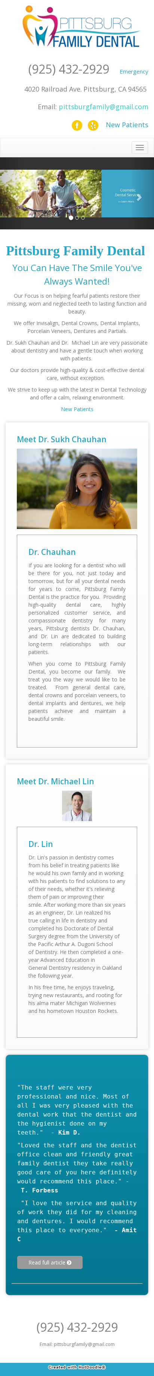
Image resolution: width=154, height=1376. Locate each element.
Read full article (47, 1262)
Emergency (134, 71)
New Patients (127, 124)
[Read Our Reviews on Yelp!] (93, 124)
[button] (11, 193)
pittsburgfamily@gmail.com (103, 106)
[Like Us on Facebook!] (77, 124)
